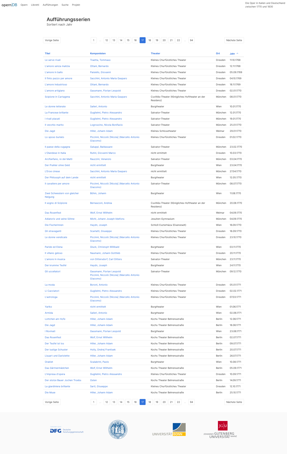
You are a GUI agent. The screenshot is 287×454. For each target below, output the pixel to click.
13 (114, 40)
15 (128, 40)
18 (149, 40)
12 (106, 40)
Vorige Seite (52, 40)
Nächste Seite (234, 40)
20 (164, 40)
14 (121, 40)
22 (178, 40)
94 (191, 40)
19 (157, 40)
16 (135, 40)
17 (142, 40)
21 (171, 40)
